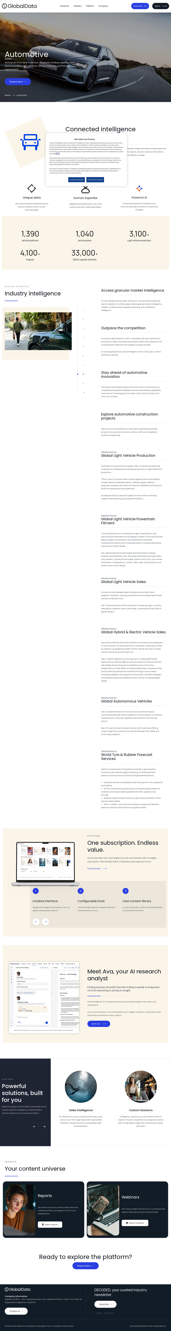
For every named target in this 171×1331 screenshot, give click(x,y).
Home (7, 95)
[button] (36, 921)
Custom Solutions (81, 1110)
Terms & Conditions (54, 1326)
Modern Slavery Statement (15, 1326)
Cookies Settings (76, 180)
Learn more (81, 1134)
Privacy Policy (68, 1326)
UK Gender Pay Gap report (36, 1326)
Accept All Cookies (95, 180)
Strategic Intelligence (140, 1110)
